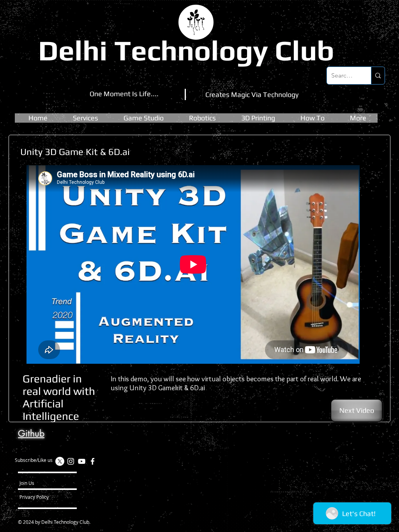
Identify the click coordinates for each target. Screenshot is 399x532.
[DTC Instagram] (70, 461)
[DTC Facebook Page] (92, 461)
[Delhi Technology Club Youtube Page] (81, 461)
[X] (59, 461)
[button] (143, 118)
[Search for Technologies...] (378, 75)
